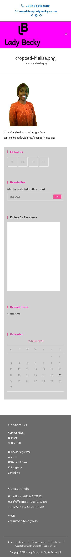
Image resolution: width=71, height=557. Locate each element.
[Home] (25, 63)
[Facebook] (23, 162)
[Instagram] (33, 162)
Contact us (56, 542)
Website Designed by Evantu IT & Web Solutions (35, 545)
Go (57, 196)
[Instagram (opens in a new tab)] (40, 15)
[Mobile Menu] (66, 33)
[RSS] (44, 162)
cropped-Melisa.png (38, 63)
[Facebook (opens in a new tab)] (36, 15)
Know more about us (17, 542)
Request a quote (38, 542)
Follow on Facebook (23, 217)
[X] (12, 162)
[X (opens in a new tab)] (31, 15)
